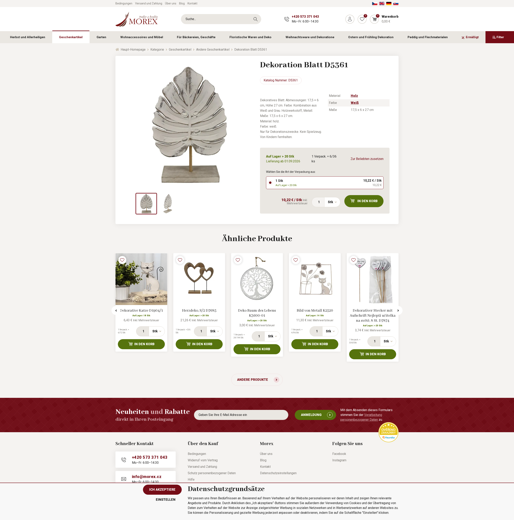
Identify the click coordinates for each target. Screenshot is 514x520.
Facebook (339, 454)
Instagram (339, 460)
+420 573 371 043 (305, 16)
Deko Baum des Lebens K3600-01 (257, 313)
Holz (354, 96)
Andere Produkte (252, 380)
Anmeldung (311, 415)
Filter (500, 37)
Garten (101, 37)
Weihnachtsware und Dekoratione (310, 37)
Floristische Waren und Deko (250, 37)
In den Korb (367, 201)
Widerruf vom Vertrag (203, 460)
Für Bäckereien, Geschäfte (196, 37)
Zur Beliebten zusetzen (367, 159)
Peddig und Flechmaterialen (428, 37)
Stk (330, 202)
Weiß (355, 103)
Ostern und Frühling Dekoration (371, 37)
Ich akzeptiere (162, 489)
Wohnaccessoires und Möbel (141, 37)
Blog (182, 3)
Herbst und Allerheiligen (27, 37)
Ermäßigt (472, 37)
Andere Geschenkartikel (212, 49)
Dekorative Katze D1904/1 (141, 310)
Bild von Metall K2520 (315, 310)
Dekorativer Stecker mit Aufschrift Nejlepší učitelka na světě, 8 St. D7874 (373, 315)
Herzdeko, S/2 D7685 (199, 310)
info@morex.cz (146, 476)
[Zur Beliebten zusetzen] (122, 260)
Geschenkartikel (71, 37)
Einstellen (165, 500)
